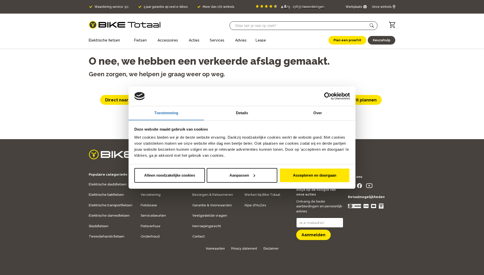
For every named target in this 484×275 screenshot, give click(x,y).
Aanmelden (313, 234)
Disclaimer (271, 248)
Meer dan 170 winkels (218, 7)
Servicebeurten (153, 215)
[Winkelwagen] (392, 25)
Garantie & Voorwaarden (212, 205)
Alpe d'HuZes (255, 205)
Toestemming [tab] (166, 112)
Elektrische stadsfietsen (108, 184)
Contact (198, 236)
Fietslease (149, 205)
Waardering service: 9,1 (112, 7)
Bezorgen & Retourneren (212, 195)
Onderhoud (150, 236)
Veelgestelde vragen (209, 215)
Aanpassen (239, 175)
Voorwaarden (215, 248)
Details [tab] (242, 112)
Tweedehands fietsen (106, 236)
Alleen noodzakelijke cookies (169, 175)
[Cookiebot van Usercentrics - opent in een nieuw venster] (328, 96)
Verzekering (151, 195)
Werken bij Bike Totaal (262, 195)
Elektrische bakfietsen (106, 195)
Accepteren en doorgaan (314, 175)
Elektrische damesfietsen (109, 215)
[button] (372, 25)
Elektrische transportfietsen (110, 205)
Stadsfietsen (98, 226)
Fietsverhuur (151, 226)
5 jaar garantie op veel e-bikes (166, 7)
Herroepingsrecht (206, 226)
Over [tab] (317, 112)
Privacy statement (244, 248)
